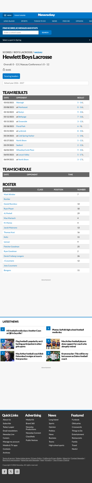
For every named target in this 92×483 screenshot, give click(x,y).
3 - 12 (79, 121)
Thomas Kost (9, 232)
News (54, 21)
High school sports (56, 445)
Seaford (19, 145)
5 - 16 (79, 102)
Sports (24, 21)
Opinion (79, 21)
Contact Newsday (77, 458)
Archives (6, 452)
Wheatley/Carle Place (25, 150)
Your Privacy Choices (61, 460)
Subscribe (7, 423)
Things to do (40, 21)
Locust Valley (23, 154)
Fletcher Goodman (11, 246)
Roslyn (21, 112)
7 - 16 (79, 117)
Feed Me (66, 21)
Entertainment (78, 434)
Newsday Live (8, 434)
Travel (74, 445)
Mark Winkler (9, 194)
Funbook (75, 419)
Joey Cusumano (10, 265)
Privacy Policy (36, 458)
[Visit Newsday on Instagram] (17, 471)
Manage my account (11, 441)
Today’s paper (8, 427)
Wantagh (20, 102)
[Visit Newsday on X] (10, 471)
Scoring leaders (11, 76)
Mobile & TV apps (10, 445)
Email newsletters (10, 431)
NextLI (75, 449)
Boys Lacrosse (23, 52)
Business (52, 438)
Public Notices (32, 440)
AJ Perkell (8, 213)
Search (45, 32)
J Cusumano (9, 261)
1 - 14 (79, 136)
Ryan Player (9, 208)
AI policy (48, 460)
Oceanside (22, 121)
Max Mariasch (10, 218)
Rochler (7, 199)
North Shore (21, 140)
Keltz (6, 237)
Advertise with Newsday (30, 460)
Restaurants (77, 438)
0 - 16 (79, 107)
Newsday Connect (33, 433)
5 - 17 (79, 154)
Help (42, 460)
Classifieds (30, 436)
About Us (7, 419)
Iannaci (7, 242)
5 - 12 (79, 140)
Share (8, 70)
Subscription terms (23, 458)
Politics (52, 431)
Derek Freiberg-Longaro (14, 256)
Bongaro (7, 270)
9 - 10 (79, 112)
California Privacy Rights (52, 458)
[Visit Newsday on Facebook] (4, 471)
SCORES (7, 52)
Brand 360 (30, 423)
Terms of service (9, 458)
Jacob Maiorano (10, 227)
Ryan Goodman (10, 251)
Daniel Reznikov (10, 204)
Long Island (9, 21)
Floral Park (20, 126)
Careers (6, 438)
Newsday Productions (31, 428)
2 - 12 (79, 145)
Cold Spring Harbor (26, 136)
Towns (51, 441)
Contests (6, 449)
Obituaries (76, 423)
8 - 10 (79, 131)
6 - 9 (79, 126)
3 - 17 (79, 159)
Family (74, 441)
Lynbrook (22, 131)
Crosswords (77, 427)
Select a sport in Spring (12, 40)
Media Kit (30, 419)
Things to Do (77, 431)
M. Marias (8, 223)
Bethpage (22, 117)
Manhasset (23, 107)
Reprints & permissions (11, 460)
